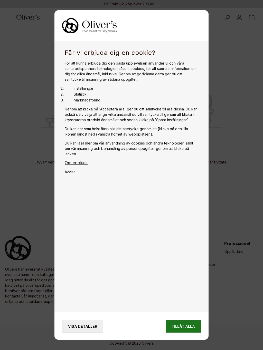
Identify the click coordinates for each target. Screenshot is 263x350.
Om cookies (76, 162)
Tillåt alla (183, 326)
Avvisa (70, 172)
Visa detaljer (82, 326)
